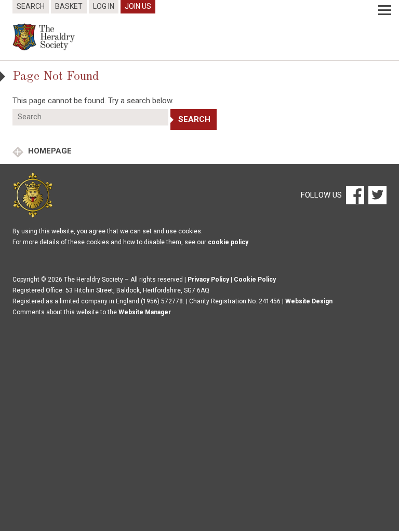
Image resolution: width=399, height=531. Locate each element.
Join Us (138, 6)
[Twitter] (376, 194)
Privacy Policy (208, 279)
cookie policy (228, 242)
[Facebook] (354, 194)
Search (31, 6)
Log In (103, 6)
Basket (69, 6)
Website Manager (144, 312)
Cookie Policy (255, 279)
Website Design (308, 301)
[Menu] (384, 10)
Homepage (49, 151)
